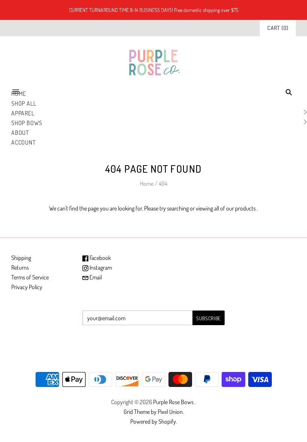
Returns (20, 267)
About (20, 132)
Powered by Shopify (153, 421)
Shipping (21, 257)
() (277, 27)
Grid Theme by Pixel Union (153, 411)
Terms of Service (30, 277)
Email (95, 277)
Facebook (99, 257)
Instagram (100, 267)
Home (147, 183)
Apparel (22, 113)
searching (178, 208)
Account (23, 142)
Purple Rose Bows (174, 402)
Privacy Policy (26, 287)
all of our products (235, 208)
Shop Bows (26, 123)
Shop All (23, 103)
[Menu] (15, 92)
